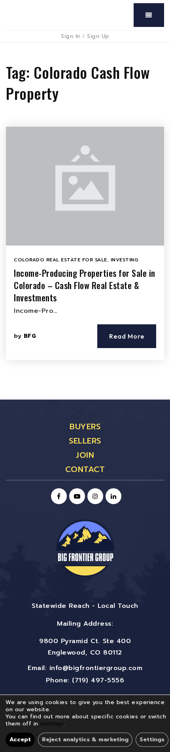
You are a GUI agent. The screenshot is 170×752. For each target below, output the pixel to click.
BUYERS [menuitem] (85, 426)
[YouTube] (76, 496)
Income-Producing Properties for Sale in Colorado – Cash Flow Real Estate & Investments (84, 285)
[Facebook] (58, 496)
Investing (124, 259)
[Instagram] (94, 496)
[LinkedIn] (112, 496)
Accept (20, 739)
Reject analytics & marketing (85, 739)
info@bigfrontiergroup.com (96, 668)
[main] (85, 221)
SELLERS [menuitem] (85, 441)
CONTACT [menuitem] (85, 469)
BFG (30, 336)
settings (52, 724)
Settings (152, 739)
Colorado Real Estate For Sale (60, 259)
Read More (126, 336)
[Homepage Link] (85, 547)
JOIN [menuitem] (85, 455)
